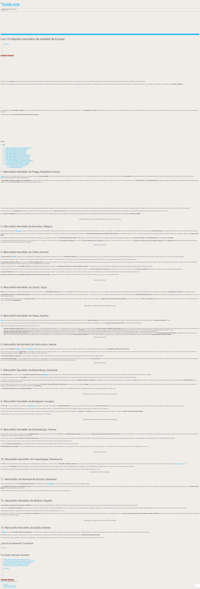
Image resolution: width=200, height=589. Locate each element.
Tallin (14, 256)
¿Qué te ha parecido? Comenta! (16, 166)
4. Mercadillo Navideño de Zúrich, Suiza (15, 152)
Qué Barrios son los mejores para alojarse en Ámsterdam (19, 561)
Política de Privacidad (10, 585)
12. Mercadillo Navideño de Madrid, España (17, 163)
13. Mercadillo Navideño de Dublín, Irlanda (17, 164)
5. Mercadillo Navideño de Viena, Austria (15, 153)
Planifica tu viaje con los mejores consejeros (16, 565)
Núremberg (45, 374)
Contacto (6, 584)
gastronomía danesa (180, 463)
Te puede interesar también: (15, 167)
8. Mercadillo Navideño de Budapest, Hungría (17, 157)
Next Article (10, 55)
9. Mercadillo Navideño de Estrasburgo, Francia (17, 159)
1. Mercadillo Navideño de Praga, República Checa (18, 147)
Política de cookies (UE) (10, 587)
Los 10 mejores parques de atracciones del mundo (17, 562)
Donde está (4, 581)
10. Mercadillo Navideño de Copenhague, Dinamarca (19, 160)
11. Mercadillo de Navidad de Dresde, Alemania (18, 162)
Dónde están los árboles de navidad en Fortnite (17, 559)
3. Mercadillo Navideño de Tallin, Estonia (15, 150)
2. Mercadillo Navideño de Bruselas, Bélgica (16, 149)
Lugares (3, 34)
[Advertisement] (47, 23)
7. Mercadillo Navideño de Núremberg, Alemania (18, 156)
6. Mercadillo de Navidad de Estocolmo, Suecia (17, 155)
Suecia (18, 349)
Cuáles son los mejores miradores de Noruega (16, 564)
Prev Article (4, 55)
